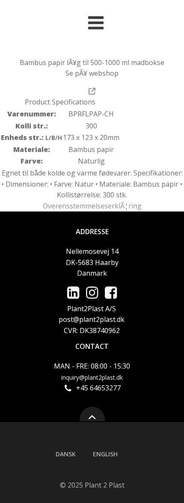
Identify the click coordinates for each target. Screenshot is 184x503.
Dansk (66, 454)
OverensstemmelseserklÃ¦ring (92, 206)
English (105, 454)
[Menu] (96, 23)
